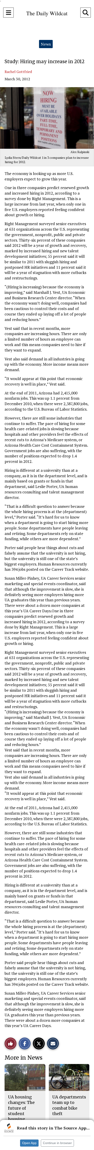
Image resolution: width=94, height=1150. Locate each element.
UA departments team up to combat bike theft (69, 1105)
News (46, 44)
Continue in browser (57, 1143)
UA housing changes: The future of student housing (21, 1108)
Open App (29, 1143)
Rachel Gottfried (18, 71)
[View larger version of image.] (47, 118)
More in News (23, 1057)
